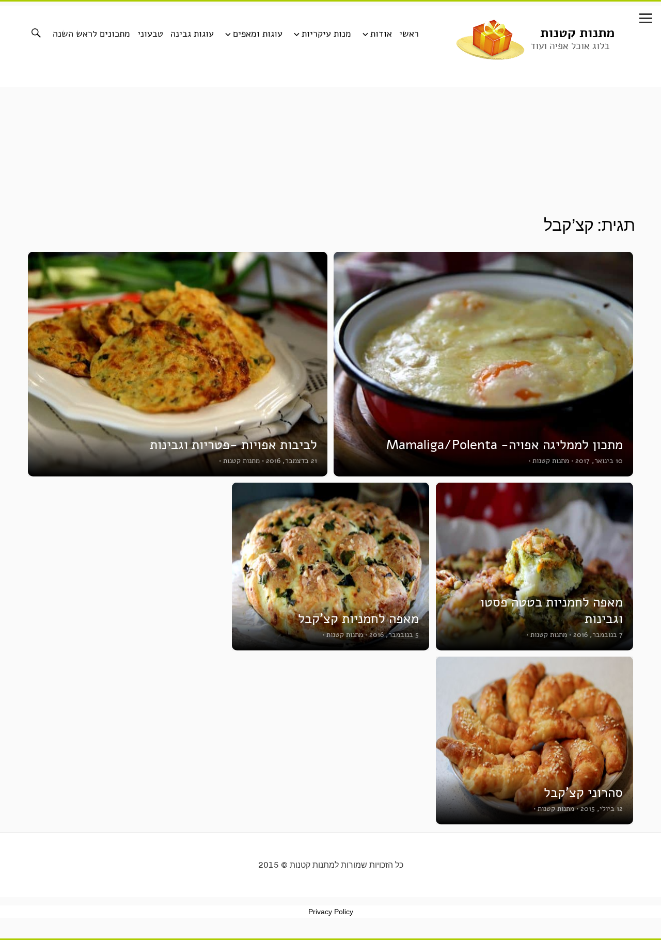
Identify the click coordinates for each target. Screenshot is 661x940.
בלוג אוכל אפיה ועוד (569, 46)
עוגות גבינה (192, 33)
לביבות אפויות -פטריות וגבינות (233, 445)
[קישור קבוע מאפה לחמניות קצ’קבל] (330, 566)
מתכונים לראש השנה (91, 33)
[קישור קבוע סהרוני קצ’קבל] (534, 740)
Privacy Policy (330, 911)
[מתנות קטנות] (490, 38)
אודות (381, 33)
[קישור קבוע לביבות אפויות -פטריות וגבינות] (177, 364)
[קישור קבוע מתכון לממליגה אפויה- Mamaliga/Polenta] (483, 364)
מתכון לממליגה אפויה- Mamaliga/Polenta (504, 445)
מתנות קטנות (577, 33)
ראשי (409, 33)
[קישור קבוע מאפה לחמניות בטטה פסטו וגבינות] (534, 566)
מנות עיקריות (326, 33)
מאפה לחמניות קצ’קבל (358, 619)
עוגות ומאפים (257, 33)
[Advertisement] (330, 185)
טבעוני (150, 33)
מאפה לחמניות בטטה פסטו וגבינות (551, 610)
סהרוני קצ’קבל (583, 793)
